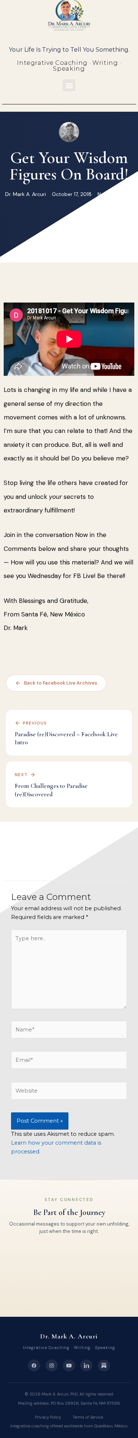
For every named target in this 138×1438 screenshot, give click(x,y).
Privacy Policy (48, 1417)
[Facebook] (34, 1366)
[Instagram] (52, 1366)
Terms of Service (87, 1417)
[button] (69, 85)
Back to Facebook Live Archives (60, 683)
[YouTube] (69, 1366)
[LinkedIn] (86, 1366)
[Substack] (104, 1366)
